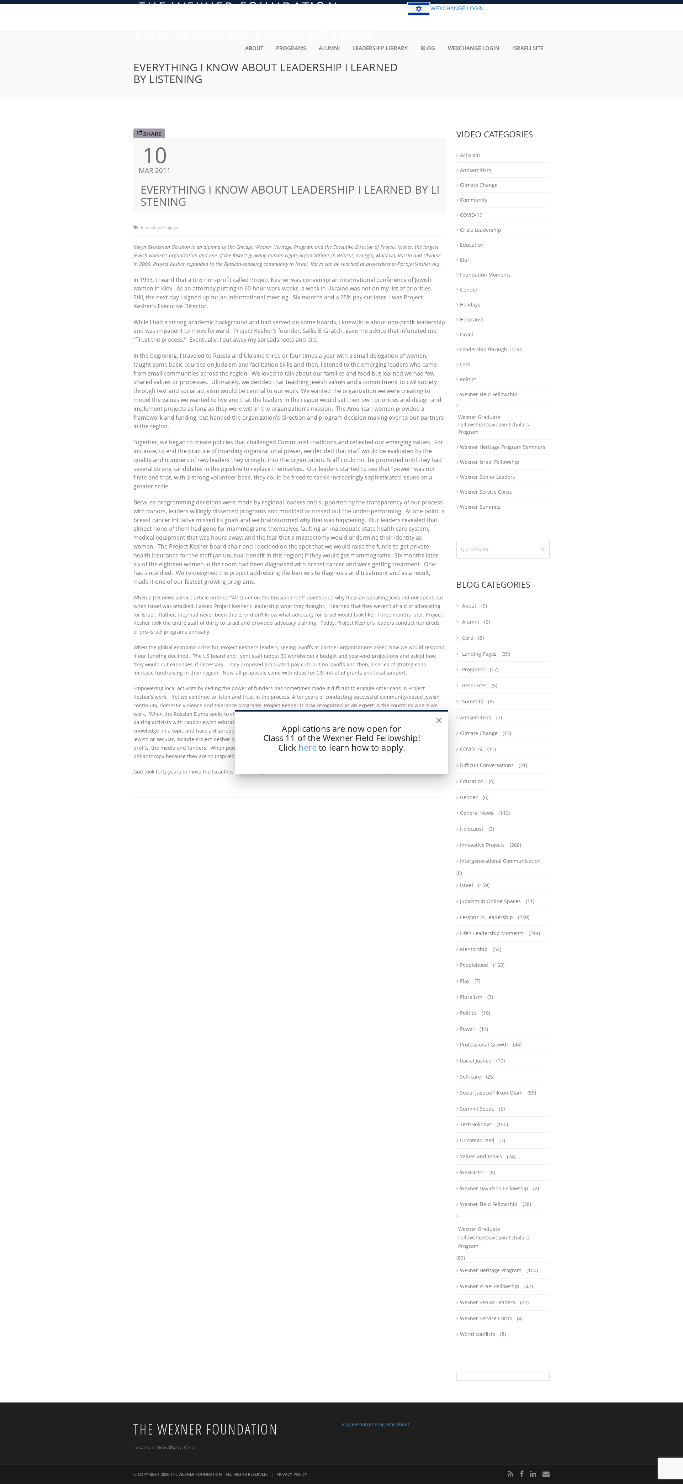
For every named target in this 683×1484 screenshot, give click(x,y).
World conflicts (477, 1334)
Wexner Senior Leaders (487, 476)
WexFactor (472, 1172)
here (307, 747)
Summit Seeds (477, 1108)
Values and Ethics (481, 1156)
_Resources (473, 685)
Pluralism (471, 996)
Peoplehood (474, 964)
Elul (464, 259)
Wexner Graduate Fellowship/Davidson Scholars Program (493, 424)
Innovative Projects (159, 227)
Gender (469, 289)
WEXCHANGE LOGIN (457, 8)
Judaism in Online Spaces (490, 901)
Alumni (329, 48)
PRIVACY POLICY (291, 1474)
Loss (465, 364)
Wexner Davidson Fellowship (494, 1188)
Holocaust (471, 319)
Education (472, 244)
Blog (427, 48)
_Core (466, 637)
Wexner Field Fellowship (489, 394)
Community (473, 199)
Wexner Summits (480, 506)
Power (467, 1029)
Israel (466, 334)
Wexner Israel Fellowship (489, 461)
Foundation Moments (485, 274)
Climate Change (479, 185)
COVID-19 (471, 214)
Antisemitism (475, 170)
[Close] (439, 720)
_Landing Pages (478, 653)
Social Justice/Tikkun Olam (491, 1092)
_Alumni (469, 621)
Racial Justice (475, 1060)
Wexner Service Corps (486, 491)
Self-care (470, 1076)
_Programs (472, 669)
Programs (291, 48)
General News (476, 812)
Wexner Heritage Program (490, 1270)
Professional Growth (484, 1044)
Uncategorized (477, 1140)
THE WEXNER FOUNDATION (196, 1474)
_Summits (471, 701)
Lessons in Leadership (486, 917)
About (254, 48)
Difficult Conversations (487, 765)
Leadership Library (380, 48)
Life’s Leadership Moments (492, 933)
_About (468, 605)
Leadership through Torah (491, 349)
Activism (470, 155)
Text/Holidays (476, 1124)
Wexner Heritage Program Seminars (502, 447)
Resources (363, 1424)
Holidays (470, 304)
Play (465, 980)
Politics (468, 379)
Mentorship (474, 949)
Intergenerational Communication (500, 861)
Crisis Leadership (480, 229)
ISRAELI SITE (527, 48)
